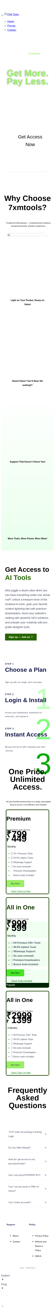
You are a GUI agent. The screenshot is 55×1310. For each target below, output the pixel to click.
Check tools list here (21, 891)
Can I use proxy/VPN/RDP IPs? (24, 1175)
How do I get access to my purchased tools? (21, 1161)
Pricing (11, 25)
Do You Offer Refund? (19, 1147)
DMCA (38, 1256)
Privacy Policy (41, 1236)
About (15, 1236)
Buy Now (15, 883)
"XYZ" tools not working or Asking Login (25, 1134)
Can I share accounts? (19, 1202)
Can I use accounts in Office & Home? (23, 1188)
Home (10, 21)
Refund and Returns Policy (40, 1246)
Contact (11, 30)
